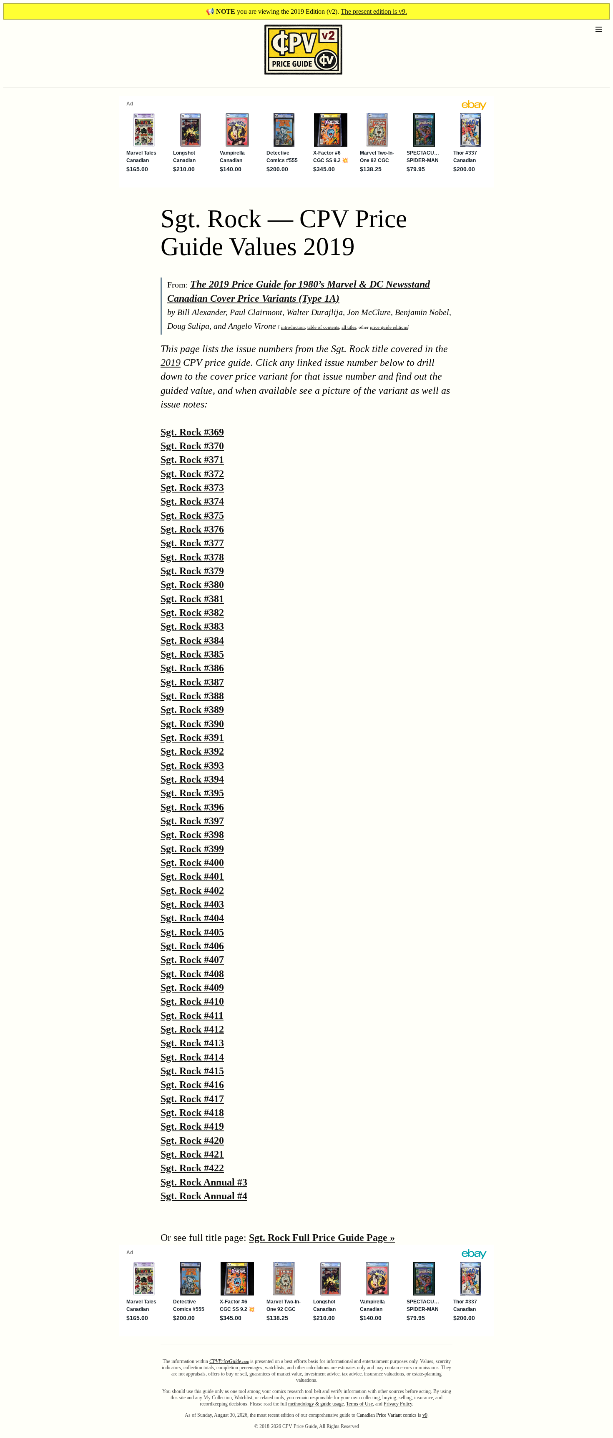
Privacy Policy (398, 1404)
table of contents (323, 327)
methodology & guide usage (316, 1404)
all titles (349, 327)
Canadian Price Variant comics (387, 1415)
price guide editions (389, 327)
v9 (424, 1415)
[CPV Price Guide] (288, 76)
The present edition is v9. (374, 11)
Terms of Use (359, 1404)
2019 (171, 362)
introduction (293, 327)
